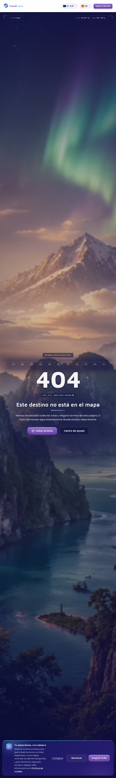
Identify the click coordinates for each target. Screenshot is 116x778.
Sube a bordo (103, 6)
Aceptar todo (99, 758)
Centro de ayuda (74, 430)
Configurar (57, 758)
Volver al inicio (44, 430)
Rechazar (76, 758)
